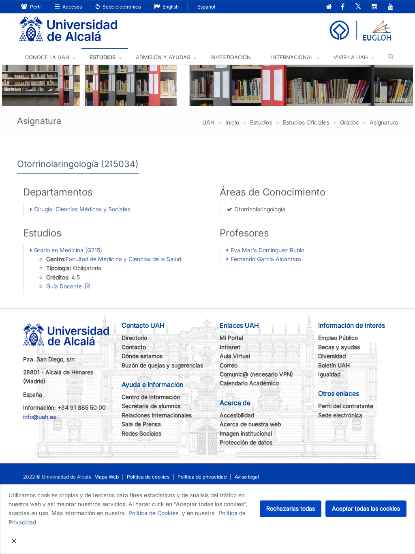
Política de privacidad (202, 477)
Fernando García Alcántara (266, 259)
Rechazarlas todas (290, 508)
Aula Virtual (235, 355)
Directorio (134, 337)
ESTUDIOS (103, 57)
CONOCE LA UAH (47, 57)
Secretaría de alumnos (151, 405)
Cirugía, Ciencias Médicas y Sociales (82, 209)
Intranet (230, 347)
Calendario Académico (249, 383)
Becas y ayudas (339, 347)
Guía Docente (65, 286)
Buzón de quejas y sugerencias (162, 365)
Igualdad (329, 374)
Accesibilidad (237, 415)
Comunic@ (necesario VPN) (256, 374)
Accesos (71, 7)
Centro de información (151, 396)
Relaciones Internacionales (157, 415)
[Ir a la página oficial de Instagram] (374, 7)
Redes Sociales (141, 433)
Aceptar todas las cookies (366, 508)
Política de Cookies (153, 512)
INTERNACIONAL (292, 57)
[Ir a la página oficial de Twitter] (358, 7)
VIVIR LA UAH (351, 57)
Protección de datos (246, 442)
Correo (228, 365)
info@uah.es (39, 416)
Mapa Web (106, 477)
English (170, 7)
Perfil (35, 7)
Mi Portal (231, 337)
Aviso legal (247, 477)
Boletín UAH (334, 365)
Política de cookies (148, 477)
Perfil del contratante (345, 405)
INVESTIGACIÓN (230, 57)
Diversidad (332, 355)
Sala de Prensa (141, 424)
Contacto (134, 347)
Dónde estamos (142, 355)
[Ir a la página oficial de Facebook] (342, 7)
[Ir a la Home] (68, 29)
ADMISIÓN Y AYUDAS (163, 57)
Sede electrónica (121, 7)
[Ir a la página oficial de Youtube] (391, 7)
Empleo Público (338, 337)
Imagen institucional (246, 433)
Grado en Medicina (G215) (68, 250)
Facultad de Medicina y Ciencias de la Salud (123, 259)
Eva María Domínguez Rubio (267, 250)
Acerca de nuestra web (250, 424)
